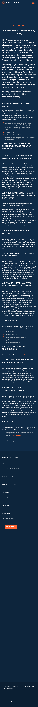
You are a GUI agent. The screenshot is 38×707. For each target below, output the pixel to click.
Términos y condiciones (11, 698)
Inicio (3, 16)
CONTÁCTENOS (11, 527)
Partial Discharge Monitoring (11, 468)
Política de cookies (9, 692)
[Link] (10, 2)
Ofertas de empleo (8, 518)
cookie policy (25, 355)
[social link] (12, 701)
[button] (33, 2)
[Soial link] (16, 702)
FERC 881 (5, 497)
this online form (17, 435)
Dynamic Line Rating (8, 463)
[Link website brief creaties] (8, 688)
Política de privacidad (10, 695)
